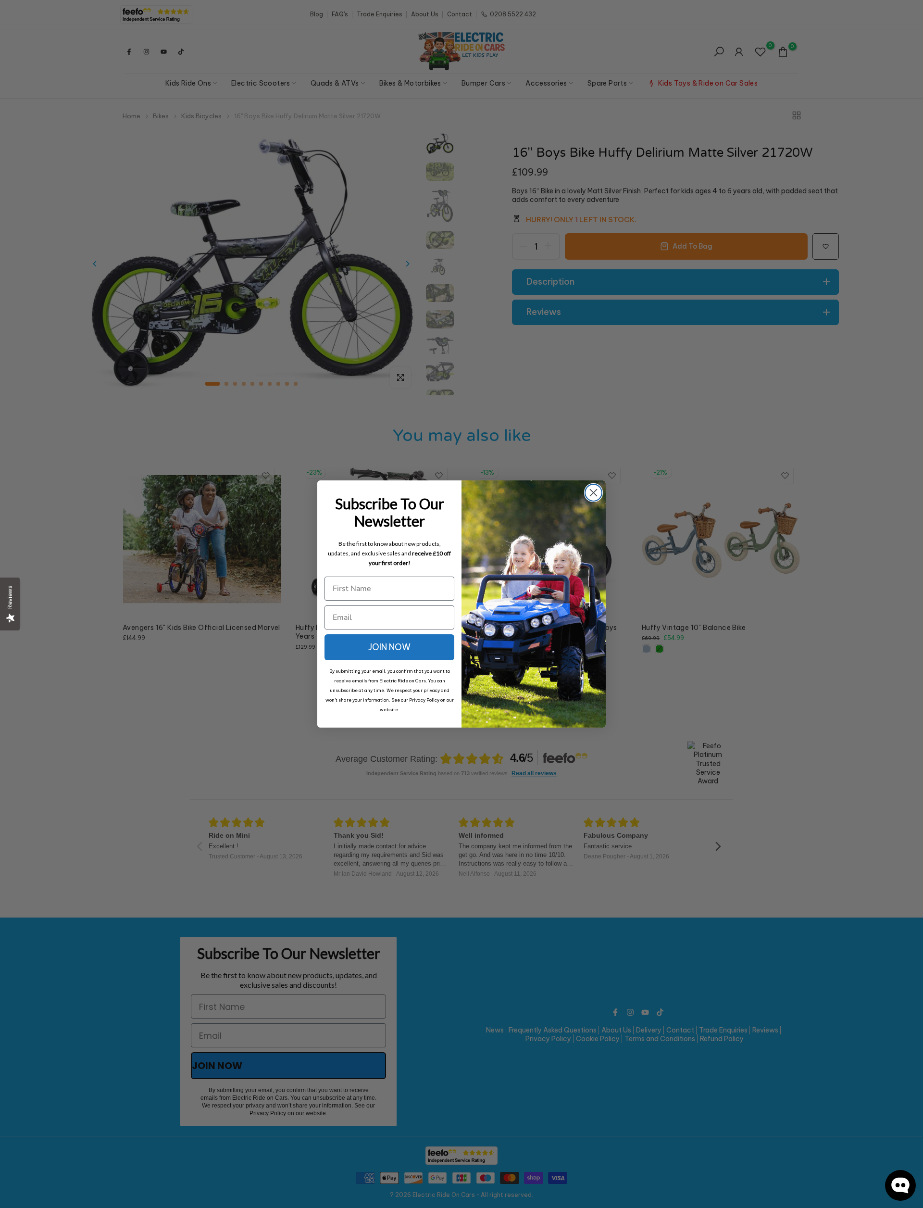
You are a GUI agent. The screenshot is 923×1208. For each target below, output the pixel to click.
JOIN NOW (389, 647)
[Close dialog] (593, 492)
